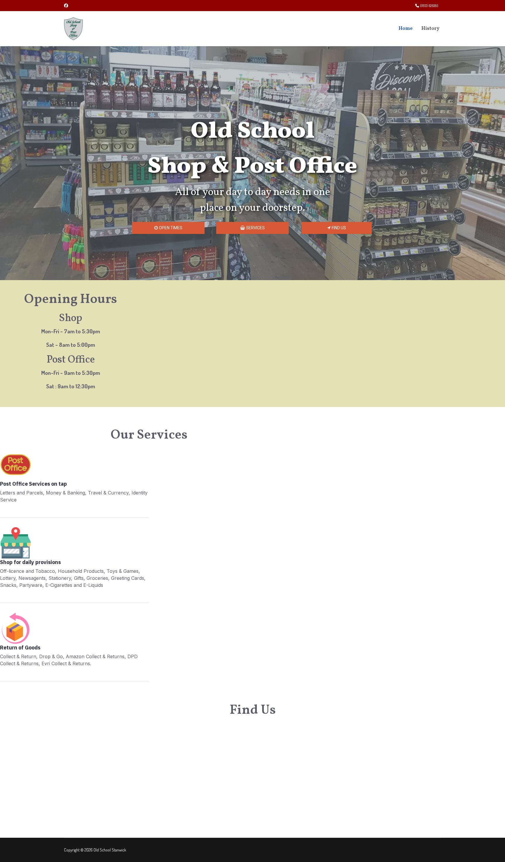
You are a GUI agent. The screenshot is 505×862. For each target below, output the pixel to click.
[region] (252, 163)
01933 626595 (429, 5)
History (430, 28)
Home (406, 28)
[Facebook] (66, 5)
